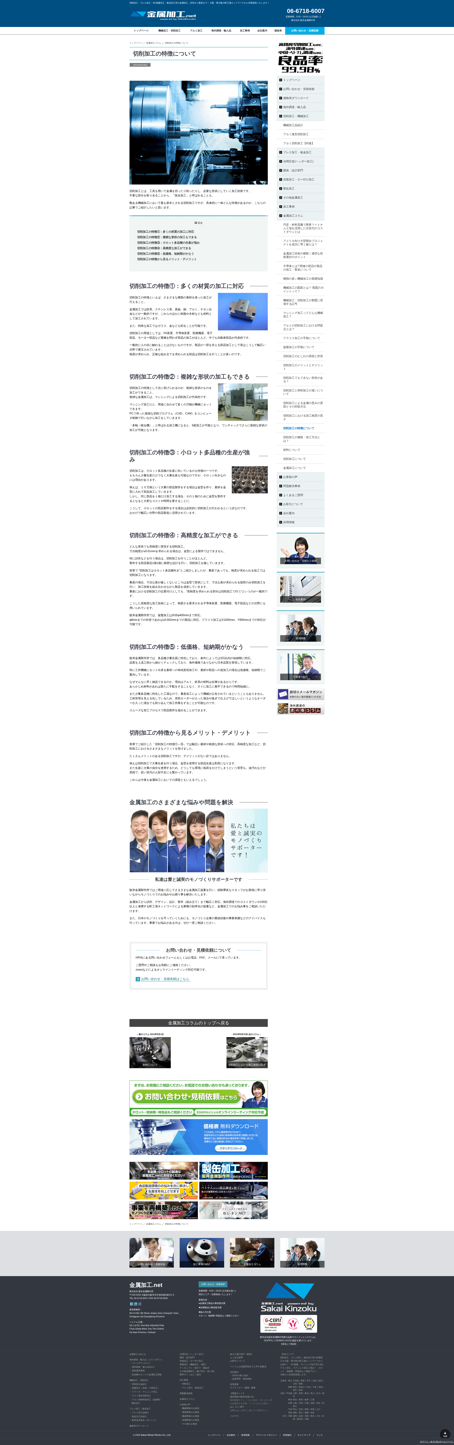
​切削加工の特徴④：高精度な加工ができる (164, 248)
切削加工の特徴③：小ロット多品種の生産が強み (168, 242)
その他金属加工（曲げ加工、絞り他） (198, 1371)
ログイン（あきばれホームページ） (437, 1441)
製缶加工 (136, 1403)
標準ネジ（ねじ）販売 (190, 1374)
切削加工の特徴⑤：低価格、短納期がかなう (165, 253)
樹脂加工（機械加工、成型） (193, 1364)
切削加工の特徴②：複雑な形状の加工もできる (167, 237)
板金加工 (199, 1387)
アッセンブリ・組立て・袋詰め (194, 1368)
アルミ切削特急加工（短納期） (147, 1399)
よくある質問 (236, 1357)
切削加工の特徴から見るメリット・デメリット (167, 259)
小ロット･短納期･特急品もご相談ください (219, 1315)
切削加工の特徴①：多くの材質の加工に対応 (165, 231)
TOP (445, 1436)
